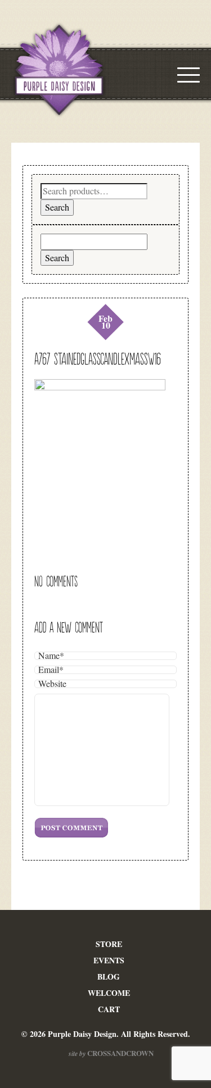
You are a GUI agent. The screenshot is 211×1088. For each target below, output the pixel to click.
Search (57, 207)
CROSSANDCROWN (120, 1053)
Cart (109, 1009)
